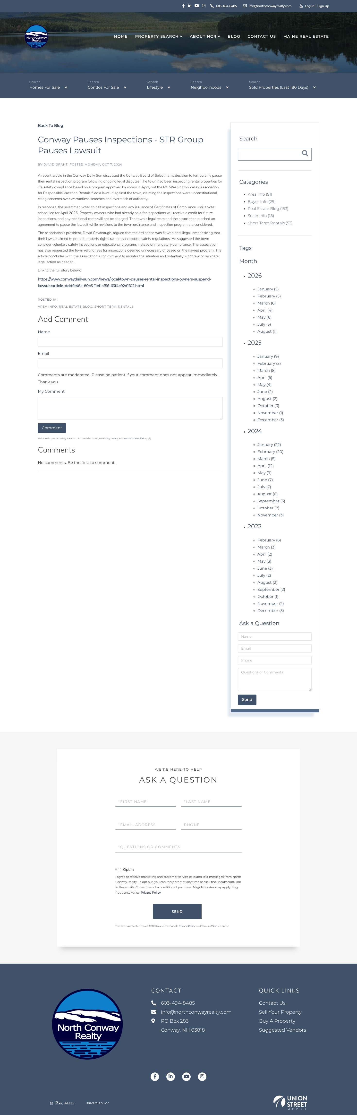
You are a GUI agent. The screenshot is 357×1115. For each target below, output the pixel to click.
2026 (255, 275)
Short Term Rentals (114, 307)
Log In (309, 6)
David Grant (55, 164)
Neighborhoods (206, 87)
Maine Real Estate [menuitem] (306, 36)
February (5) (269, 296)
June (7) (265, 480)
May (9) (264, 473)
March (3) (266, 547)
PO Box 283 (182, 1025)
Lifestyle (155, 87)
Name (44, 332)
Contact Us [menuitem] (262, 36)
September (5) (271, 501)
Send (177, 911)
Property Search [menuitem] (156, 36)
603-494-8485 (226, 6)
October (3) (268, 406)
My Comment (51, 391)
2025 (255, 342)
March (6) (266, 303)
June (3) (265, 568)
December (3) (270, 420)
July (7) (264, 487)
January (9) (268, 356)
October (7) (268, 508)
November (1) (270, 413)
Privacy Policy (109, 438)
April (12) (265, 466)
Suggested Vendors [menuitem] (282, 1030)
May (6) (264, 317)
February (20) (270, 452)
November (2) (270, 603)
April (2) (264, 554)
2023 (255, 526)
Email (43, 353)
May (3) (264, 561)
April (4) (264, 310)
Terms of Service (134, 438)
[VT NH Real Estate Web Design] (290, 1103)
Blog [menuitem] (234, 36)
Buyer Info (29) (261, 202)
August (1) (267, 331)
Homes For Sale (44, 87)
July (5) (264, 324)
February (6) (269, 540)
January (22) (269, 445)
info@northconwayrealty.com (270, 6)
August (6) (267, 494)
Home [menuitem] (121, 36)
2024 (255, 431)
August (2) (267, 399)
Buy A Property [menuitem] (277, 1021)
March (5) (266, 370)
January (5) (268, 289)
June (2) (265, 392)
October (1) (267, 596)
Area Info (47, 307)
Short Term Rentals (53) (270, 223)
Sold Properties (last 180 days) (278, 87)
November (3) (270, 515)
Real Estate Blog (76, 307)
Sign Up (323, 6)
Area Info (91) (260, 194)
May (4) (264, 385)
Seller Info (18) (261, 216)
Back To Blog (50, 125)
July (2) (264, 575)
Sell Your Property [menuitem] (280, 1012)
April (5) (264, 377)
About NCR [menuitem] (203, 36)
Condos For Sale (103, 87)
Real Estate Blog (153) (268, 209)
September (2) (271, 589)
